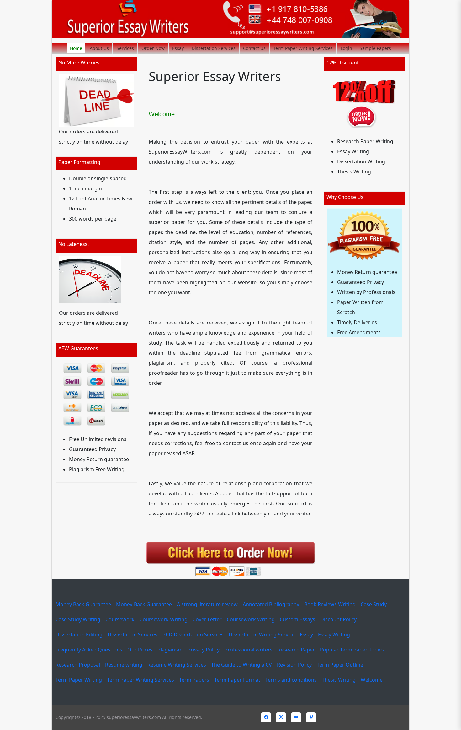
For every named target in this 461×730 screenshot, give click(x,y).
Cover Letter (207, 619)
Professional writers (249, 649)
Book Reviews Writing (330, 604)
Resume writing (123, 664)
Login (346, 48)
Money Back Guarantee (83, 604)
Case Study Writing (78, 619)
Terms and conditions (291, 679)
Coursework (120, 619)
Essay (178, 48)
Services (125, 48)
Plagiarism (170, 649)
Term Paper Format (237, 679)
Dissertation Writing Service (262, 634)
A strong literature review (207, 604)
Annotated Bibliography (271, 604)
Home (76, 48)
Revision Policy (294, 664)
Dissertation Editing (79, 634)
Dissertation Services (214, 48)
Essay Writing (334, 634)
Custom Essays (297, 619)
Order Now (153, 48)
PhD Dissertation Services (193, 634)
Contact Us (254, 48)
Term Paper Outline (340, 664)
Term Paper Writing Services (303, 48)
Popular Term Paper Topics (352, 649)
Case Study (374, 604)
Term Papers (194, 679)
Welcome (372, 679)
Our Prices (139, 649)
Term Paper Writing (79, 679)
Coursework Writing (164, 619)
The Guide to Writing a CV (241, 664)
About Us (99, 48)
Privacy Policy (204, 649)
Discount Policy (338, 619)
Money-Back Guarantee (144, 604)
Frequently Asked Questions (89, 649)
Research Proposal (78, 664)
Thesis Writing (339, 679)
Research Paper (296, 649)
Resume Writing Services (176, 664)
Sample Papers (375, 48)
